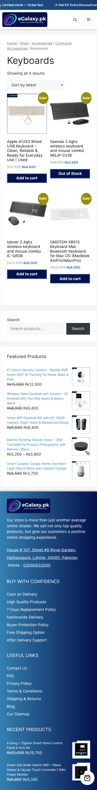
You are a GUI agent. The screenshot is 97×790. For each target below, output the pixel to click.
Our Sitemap (18, 714)
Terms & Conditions (24, 691)
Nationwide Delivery (25, 617)
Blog (11, 706)
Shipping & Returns (24, 699)
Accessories (42, 43)
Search (13, 320)
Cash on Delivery (22, 594)
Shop (24, 43)
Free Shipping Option (26, 632)
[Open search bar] (75, 20)
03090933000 (37, 565)
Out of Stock (70, 173)
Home (12, 43)
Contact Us (17, 668)
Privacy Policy (19, 683)
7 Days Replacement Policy (31, 609)
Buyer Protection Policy (27, 625)
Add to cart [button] (26, 178)
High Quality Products (26, 602)
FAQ (10, 676)
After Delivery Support (27, 640)
